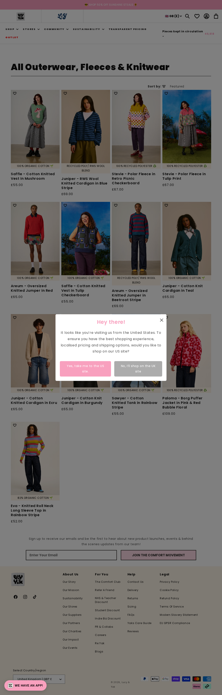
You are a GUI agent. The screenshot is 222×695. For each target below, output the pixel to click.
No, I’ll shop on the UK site (138, 369)
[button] (25, 685)
